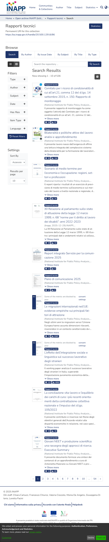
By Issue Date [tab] (45, 54)
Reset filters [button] (18, 136)
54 (95, 478)
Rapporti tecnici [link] (55, 18)
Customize (6, 537)
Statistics (95, 26)
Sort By (14, 155)
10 (83, 478)
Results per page (16, 173)
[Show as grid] (16, 64)
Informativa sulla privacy (28, 504)
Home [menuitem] (32, 7)
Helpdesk (77, 504)
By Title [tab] (78, 54)
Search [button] (95, 64)
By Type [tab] (92, 54)
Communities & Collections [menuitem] (46, 7)
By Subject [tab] (63, 54)
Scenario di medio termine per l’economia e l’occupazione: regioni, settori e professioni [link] (68, 173)
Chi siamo (9, 504)
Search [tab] (12, 54)
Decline (91, 537)
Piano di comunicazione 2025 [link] (62, 279)
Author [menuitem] (59, 7)
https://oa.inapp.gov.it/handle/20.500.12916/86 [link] (30, 34)
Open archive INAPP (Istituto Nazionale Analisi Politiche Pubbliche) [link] (29, 18)
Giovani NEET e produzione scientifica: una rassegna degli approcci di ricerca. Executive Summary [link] (68, 445)
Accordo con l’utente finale (57, 504)
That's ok (101, 537)
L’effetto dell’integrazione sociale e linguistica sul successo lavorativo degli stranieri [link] (66, 357)
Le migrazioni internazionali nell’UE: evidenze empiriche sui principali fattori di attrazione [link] (67, 311)
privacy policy (35, 532)
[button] (16, 7)
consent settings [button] (82, 298)
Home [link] (9, 18)
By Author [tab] (26, 54)
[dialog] (54, 532)
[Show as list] (11, 64)
